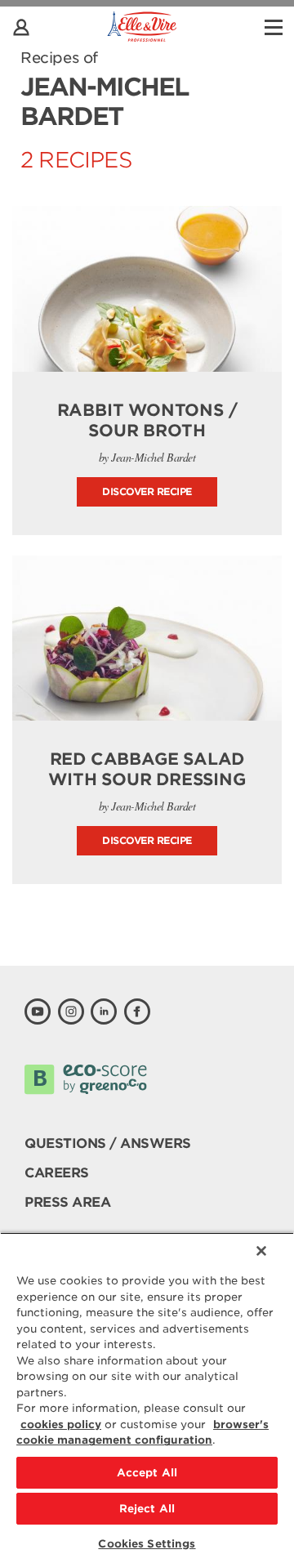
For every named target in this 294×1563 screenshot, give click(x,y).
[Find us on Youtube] (37, 1011)
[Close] (261, 1251)
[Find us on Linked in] (104, 1011)
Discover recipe (147, 491)
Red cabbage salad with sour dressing (146, 769)
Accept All (147, 1473)
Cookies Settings (146, 1544)
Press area (67, 1202)
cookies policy (60, 1424)
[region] (147, 1397)
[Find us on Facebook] (137, 1011)
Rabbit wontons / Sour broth (147, 420)
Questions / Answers (107, 1143)
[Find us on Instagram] (71, 1011)
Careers (56, 1173)
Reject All (147, 1509)
